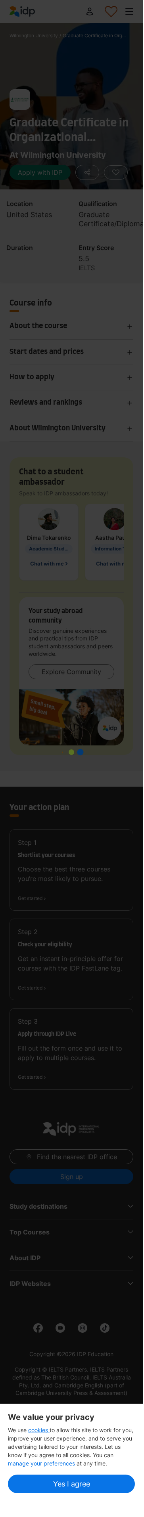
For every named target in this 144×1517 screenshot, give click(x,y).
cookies (39, 1430)
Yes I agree (71, 1484)
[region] (71, 1454)
